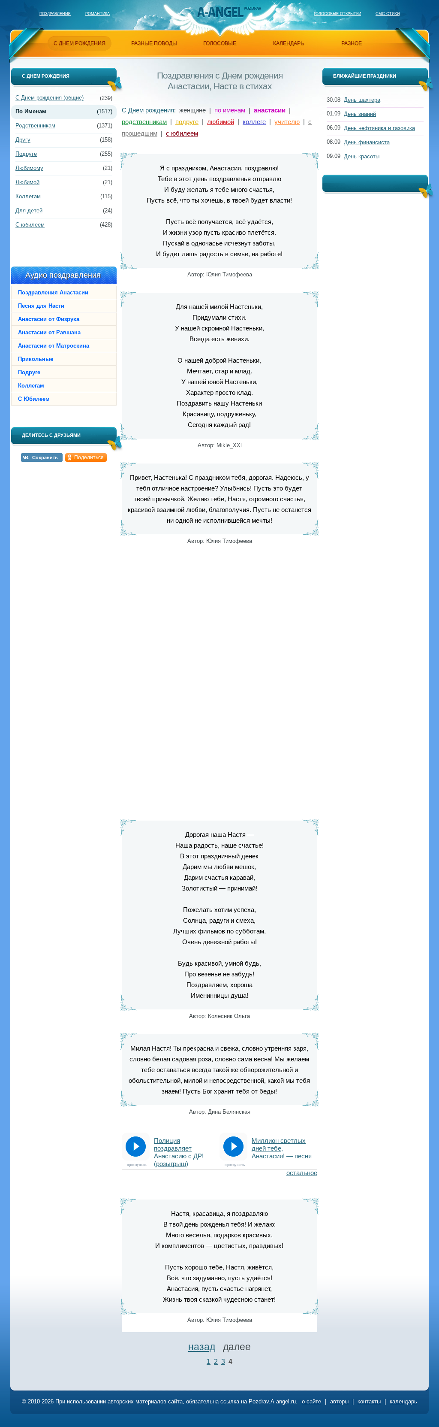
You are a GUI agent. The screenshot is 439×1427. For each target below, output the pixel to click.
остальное (301, 1172)
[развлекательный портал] (220, 11)
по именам (229, 110)
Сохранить (45, 457)
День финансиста (367, 142)
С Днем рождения (148, 110)
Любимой (27, 182)
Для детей (28, 210)
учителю (287, 121)
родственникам (144, 121)
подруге (186, 121)
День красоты (361, 156)
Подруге (26, 154)
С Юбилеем (34, 399)
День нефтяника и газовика (379, 128)
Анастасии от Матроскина (53, 345)
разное (351, 43)
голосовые (219, 43)
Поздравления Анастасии (53, 292)
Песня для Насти (41, 306)
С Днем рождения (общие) (49, 97)
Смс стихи (388, 14)
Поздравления (55, 14)
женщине (192, 110)
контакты (369, 1401)
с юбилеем (182, 133)
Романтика (97, 14)
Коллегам (28, 196)
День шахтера (362, 100)
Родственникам (35, 125)
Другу (22, 139)
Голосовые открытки (337, 14)
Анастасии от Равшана (49, 332)
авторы (339, 1401)
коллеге (254, 121)
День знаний (360, 114)
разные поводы (154, 43)
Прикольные (35, 359)
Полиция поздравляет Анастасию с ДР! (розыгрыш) (179, 1148)
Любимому (29, 168)
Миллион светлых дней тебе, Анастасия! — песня (282, 1148)
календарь (288, 43)
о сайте (311, 1401)
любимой (220, 121)
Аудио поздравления (63, 275)
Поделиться (89, 457)
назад (201, 1346)
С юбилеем (30, 224)
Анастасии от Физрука (48, 319)
